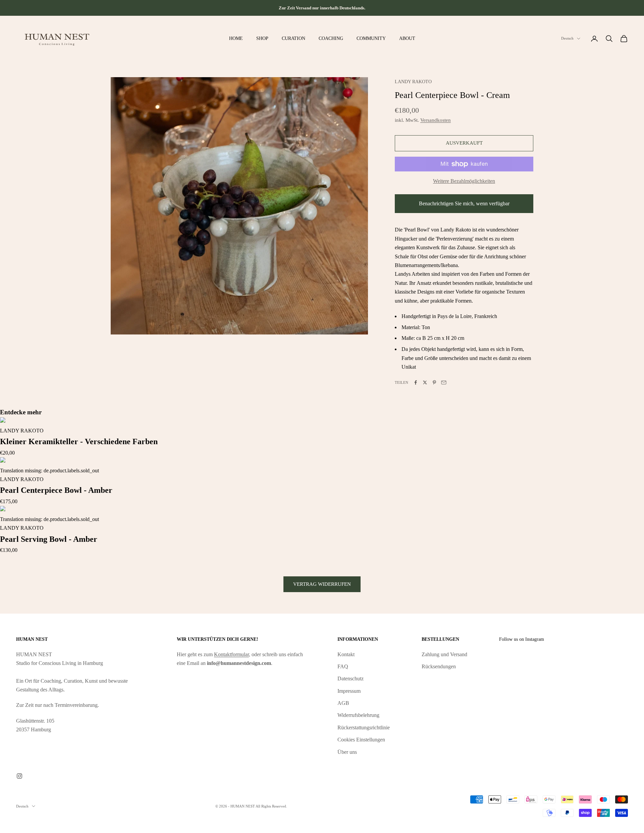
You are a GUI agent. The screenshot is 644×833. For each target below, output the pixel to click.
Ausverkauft (464, 143)
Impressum (349, 691)
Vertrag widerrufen (322, 584)
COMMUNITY (371, 38)
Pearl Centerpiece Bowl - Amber (56, 490)
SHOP (262, 38)
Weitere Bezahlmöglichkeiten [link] (464, 181)
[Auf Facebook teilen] (415, 382)
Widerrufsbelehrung (358, 715)
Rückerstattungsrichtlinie (363, 727)
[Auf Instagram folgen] (19, 776)
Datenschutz (350, 678)
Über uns (347, 752)
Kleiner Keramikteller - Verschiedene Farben (79, 441)
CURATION (293, 38)
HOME (236, 38)
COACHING (331, 38)
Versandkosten (435, 120)
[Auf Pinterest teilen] (434, 382)
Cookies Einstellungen (361, 739)
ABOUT (407, 38)
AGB (343, 703)
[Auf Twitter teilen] (425, 382)
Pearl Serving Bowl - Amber (48, 539)
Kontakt (346, 654)
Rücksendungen (439, 666)
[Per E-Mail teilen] (443, 382)
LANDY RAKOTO (413, 81)
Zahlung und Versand (444, 654)
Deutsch (567, 39)
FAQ (342, 666)
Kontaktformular (231, 654)
